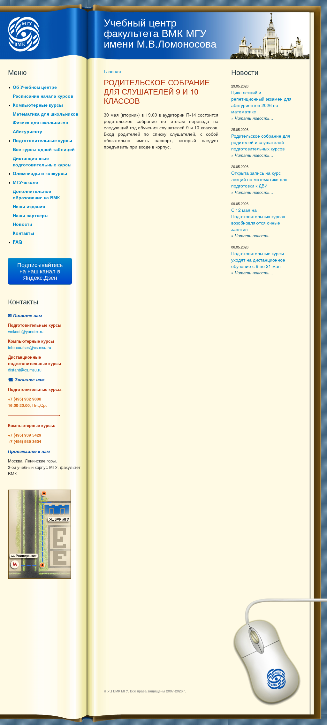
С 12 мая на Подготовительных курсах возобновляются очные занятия (258, 219)
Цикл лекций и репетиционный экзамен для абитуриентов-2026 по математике (261, 102)
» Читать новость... (252, 118)
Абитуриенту (27, 131)
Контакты (23, 233)
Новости (22, 224)
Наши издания (29, 206)
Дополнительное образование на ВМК (36, 194)
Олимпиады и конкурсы (40, 173)
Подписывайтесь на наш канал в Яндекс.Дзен (40, 271)
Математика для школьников (46, 114)
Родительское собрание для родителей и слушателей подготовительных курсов (260, 142)
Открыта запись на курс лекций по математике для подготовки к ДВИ (259, 179)
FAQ (17, 242)
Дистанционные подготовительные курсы (42, 161)
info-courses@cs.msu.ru (29, 347)
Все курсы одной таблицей (44, 149)
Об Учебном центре (35, 87)
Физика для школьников (40, 122)
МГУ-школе (25, 182)
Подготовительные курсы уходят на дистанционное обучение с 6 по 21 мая (258, 259)
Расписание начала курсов (43, 96)
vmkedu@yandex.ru (25, 331)
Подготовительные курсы (42, 140)
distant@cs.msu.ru (25, 370)
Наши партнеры (31, 215)
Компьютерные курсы (38, 105)
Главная (112, 71)
